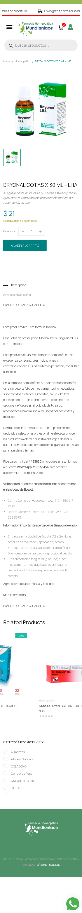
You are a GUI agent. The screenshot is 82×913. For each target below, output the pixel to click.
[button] (9, 27)
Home (6, 61)
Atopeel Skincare (22, 759)
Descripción (18, 285)
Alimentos (18, 752)
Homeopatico (22, 61)
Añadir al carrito (25, 245)
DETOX (15, 788)
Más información (14, 595)
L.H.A (27, 268)
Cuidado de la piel (22, 781)
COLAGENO (18, 766)
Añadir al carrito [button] (42, 706)
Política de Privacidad (47, 865)
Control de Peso (21, 773)
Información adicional (17, 295)
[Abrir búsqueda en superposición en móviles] (41, 45)
